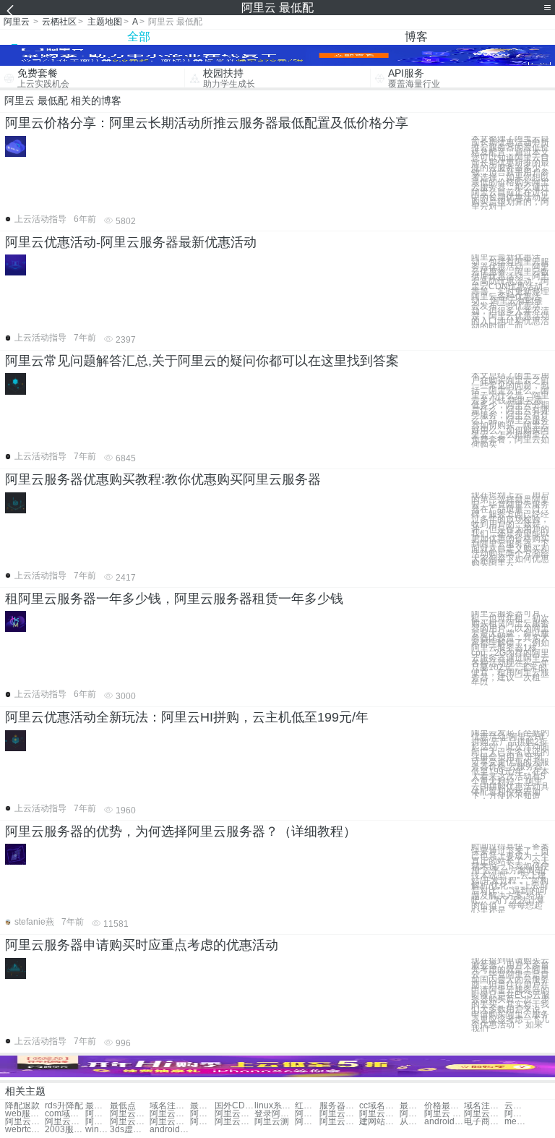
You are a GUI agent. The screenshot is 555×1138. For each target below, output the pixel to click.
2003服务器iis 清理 (65, 1130)
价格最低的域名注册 (444, 1106)
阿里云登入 (307, 1114)
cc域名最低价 (379, 1106)
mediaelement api (516, 1122)
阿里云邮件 (130, 1122)
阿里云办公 (339, 1114)
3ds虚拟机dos (130, 1130)
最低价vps (202, 1106)
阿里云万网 (97, 1114)
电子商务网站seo (484, 1122)
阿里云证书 (65, 1122)
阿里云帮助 (307, 1122)
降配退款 (22, 1106)
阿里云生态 (234, 1122)
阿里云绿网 (516, 1114)
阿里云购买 (234, 1114)
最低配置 (97, 1106)
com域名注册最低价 (65, 1114)
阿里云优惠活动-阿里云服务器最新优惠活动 (131, 242)
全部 (138, 36)
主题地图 (104, 22)
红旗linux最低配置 (307, 1106)
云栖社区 (59, 22)
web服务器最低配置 (25, 1114)
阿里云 (17, 22)
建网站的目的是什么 (379, 1122)
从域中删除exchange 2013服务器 (412, 1122)
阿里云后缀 (169, 1122)
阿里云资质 (25, 1122)
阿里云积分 (97, 1122)
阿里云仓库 (339, 1122)
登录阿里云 (274, 1114)
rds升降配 (64, 1106)
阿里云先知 (379, 1114)
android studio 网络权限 (444, 1122)
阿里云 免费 (444, 1114)
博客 (416, 36)
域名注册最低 (169, 1106)
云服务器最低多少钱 (516, 1106)
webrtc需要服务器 (25, 1130)
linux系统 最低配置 (274, 1106)
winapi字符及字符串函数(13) (97, 1130)
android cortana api (169, 1130)
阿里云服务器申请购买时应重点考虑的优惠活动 (141, 945)
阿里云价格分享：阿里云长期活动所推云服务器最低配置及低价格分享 (206, 123)
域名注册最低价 (484, 1106)
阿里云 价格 (412, 1114)
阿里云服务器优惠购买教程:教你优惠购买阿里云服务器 (163, 479)
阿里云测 (271, 1122)
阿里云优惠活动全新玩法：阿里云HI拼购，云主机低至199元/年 (187, 717)
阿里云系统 (130, 1114)
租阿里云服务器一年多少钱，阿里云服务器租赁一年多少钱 (174, 598)
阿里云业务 (484, 1114)
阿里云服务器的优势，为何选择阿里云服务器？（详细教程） (180, 831)
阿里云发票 (202, 1122)
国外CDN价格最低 (234, 1106)
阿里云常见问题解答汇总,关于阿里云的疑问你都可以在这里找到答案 (202, 361)
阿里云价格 (169, 1114)
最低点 (123, 1106)
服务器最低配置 (339, 1106)
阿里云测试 (202, 1114)
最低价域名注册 (412, 1106)
